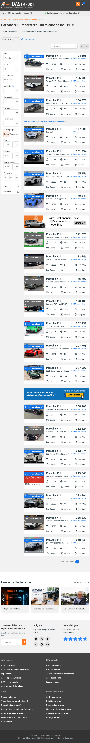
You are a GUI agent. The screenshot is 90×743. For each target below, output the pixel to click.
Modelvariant (8, 75)
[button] (3, 599)
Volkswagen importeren (57, 713)
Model (6, 64)
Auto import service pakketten (15, 669)
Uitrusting (7, 192)
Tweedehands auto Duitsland (14, 701)
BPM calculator (53, 669)
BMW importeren (53, 701)
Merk (5, 53)
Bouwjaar (7, 151)
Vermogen (8, 173)
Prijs (5, 140)
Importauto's (7, 674)
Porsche (5, 39)
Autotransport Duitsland (12, 686)
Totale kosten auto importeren (60, 674)
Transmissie (8, 119)
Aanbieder (7, 86)
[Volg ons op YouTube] (47, 644)
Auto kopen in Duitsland (11, 678)
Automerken (6, 721)
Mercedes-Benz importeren (58, 709)
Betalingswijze (9, 130)
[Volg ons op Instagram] (41, 638)
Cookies (58, 735)
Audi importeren (53, 697)
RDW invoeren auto (9, 682)
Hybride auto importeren (12, 713)
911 (15, 39)
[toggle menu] (87, 3)
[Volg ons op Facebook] (47, 638)
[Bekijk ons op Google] (41, 644)
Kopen (6, 134)
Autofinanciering (53, 678)
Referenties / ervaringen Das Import (17, 709)
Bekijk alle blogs (79, 582)
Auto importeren (8, 665)
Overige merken (53, 717)
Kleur (5, 186)
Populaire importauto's (11, 705)
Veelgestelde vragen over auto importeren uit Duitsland (45, 121)
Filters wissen (28, 39)
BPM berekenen (53, 665)
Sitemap (34, 735)
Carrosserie (8, 97)
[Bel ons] (78, 4)
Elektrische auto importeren (14, 717)
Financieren (14, 134)
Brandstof (7, 108)
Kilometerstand (9, 162)
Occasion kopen (8, 697)
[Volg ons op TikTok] (36, 644)
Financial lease (52, 682)
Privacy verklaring (46, 735)
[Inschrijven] (24, 642)
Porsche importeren (55, 705)
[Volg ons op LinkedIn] (36, 638)
